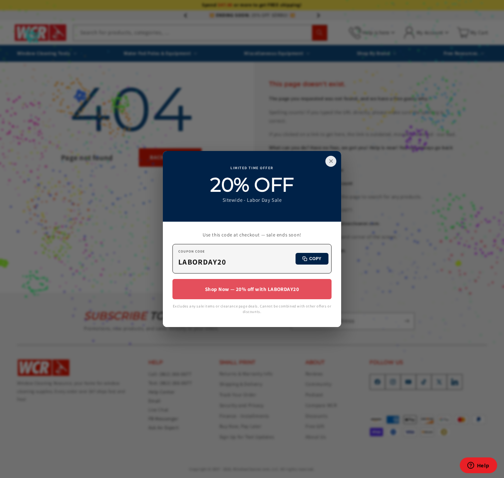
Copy (315, 258)
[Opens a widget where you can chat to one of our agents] (478, 466)
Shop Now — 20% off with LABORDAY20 (252, 289)
